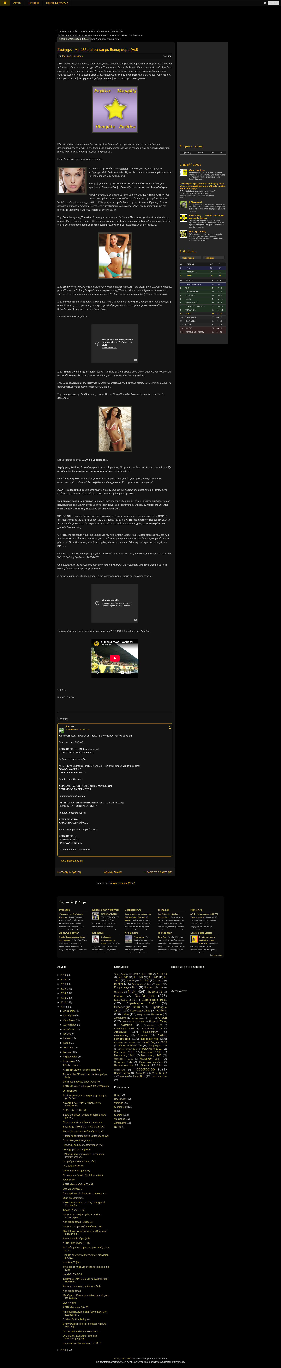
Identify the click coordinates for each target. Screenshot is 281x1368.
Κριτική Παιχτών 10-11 (130, 1045)
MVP (161, 987)
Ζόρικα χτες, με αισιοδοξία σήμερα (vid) (83, 1131)
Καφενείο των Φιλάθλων (105, 910)
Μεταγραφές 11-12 (124, 1052)
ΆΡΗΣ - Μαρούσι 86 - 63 (75, 1307)
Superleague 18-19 (140, 1010)
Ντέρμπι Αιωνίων (123, 1065)
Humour (148, 987)
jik (115, 1111)
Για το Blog (33, 3)
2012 (63, 1002)
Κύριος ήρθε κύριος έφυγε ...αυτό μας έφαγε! (86, 1136)
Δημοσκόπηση (150, 1032)
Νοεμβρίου (69, 1015)
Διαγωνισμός (121, 1035)
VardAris (161, 1010)
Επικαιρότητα (149, 1038)
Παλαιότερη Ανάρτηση (158, 871)
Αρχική (17, 3)
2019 (63, 975)
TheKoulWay (165, 933)
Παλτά (159, 1065)
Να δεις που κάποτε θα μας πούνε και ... (83, 1122)
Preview (118, 996)
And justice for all (72, 1291)
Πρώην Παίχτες (122, 1073)
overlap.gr (163, 910)
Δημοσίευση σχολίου (72, 861)
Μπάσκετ (209, 258)
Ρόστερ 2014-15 (159, 1073)
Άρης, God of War (69, 933)
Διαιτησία (143, 1035)
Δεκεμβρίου (69, 1011)
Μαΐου (66, 1043)
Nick (131, 991)
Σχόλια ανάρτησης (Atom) (122, 883)
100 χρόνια (119, 974)
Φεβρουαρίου (70, 1056)
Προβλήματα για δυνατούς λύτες (79, 1161)
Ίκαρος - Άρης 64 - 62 (74, 1210)
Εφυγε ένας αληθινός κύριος (77, 1140)
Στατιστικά (122, 1076)
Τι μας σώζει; (139, 937)
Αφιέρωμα (120, 1031)
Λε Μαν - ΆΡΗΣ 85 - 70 (74, 1110)
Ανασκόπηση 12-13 (152, 1028)
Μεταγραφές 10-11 (152, 1048)
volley (151, 1018)
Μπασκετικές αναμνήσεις (151, 1062)
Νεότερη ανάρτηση (69, 871)
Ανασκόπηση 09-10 (153, 1025)
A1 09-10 (162, 974)
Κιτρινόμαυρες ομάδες (124, 1042)
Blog (149, 984)
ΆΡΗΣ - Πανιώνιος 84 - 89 (76, 1243)
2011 (63, 1007)
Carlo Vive (162, 937)
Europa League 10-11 (126, 987)
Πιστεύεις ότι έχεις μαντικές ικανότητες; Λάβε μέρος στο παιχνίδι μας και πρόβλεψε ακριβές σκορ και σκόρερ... (203, 186)
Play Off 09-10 (154, 992)
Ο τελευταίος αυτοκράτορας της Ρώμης (108, 940)
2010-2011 (133, 974)
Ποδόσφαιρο (188, 258)
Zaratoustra (120, 1018)
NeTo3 (117, 1127)
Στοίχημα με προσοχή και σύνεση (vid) (82, 1226)
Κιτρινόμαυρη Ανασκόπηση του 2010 (82, 1343)
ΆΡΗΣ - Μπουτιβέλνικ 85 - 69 (78, 1184)
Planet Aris (196, 910)
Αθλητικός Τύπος (158, 1021)
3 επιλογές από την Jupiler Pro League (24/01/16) (207, 940)
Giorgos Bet (120, 1107)
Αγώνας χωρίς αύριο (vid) (76, 1238)
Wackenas (156, 1014)
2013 (63, 998)
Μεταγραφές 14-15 (151, 1055)
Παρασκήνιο (119, 1070)
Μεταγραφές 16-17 (150, 1058)
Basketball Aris (133, 910)
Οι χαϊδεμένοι (70, 1091)
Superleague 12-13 (127, 1007)
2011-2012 (147, 974)
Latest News (69, 1302)
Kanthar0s (98, 933)
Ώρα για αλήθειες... (72, 1189)
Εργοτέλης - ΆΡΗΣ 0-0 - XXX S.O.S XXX (84, 1126)
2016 (63, 984)
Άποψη (162, 1017)
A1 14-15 (130, 980)
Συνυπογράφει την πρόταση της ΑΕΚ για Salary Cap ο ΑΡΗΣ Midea (138, 917)
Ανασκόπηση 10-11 (124, 1028)
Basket (118, 984)
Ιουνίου (67, 1038)
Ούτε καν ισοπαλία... (73, 1198)
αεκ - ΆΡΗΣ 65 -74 (72, 1274)
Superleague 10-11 (154, 999)
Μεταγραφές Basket (123, 1062)
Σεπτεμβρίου (70, 1024)
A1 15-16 (144, 980)
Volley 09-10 (142, 1014)
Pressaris (64, 910)
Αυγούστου (69, 1029)
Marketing (118, 992)
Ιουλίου (67, 1034)
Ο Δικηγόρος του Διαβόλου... (77, 1149)
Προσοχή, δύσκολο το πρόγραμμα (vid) (83, 1145)
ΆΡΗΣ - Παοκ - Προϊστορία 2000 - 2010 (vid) (86, 1086)
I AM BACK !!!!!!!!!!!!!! (73, 1166)
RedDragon (144, 996)
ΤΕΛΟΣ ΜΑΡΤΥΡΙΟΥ (109, 914)
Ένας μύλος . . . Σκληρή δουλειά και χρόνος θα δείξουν (206, 216)
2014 (63, 993)
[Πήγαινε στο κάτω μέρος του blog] (5, 3)
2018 (63, 979)
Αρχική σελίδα (113, 871)
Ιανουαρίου (69, 1061)
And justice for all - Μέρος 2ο (78, 1222)
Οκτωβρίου (69, 1020)
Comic (159, 984)
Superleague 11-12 (141, 1003)
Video (80, 56)
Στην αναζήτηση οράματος (76, 1170)
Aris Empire (131, 933)
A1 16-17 (159, 980)
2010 (63, 1350)
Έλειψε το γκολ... (71, 1065)
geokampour (138, 1018)
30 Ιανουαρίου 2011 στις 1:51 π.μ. (77, 729)
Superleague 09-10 (124, 1000)
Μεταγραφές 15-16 (123, 1059)
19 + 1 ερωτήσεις (197, 231)
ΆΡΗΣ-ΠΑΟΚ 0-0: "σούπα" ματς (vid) (82, 1070)
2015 (63, 988)
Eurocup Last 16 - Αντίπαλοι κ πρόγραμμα (84, 1193)
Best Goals (137, 984)
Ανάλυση (126, 1024)
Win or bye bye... (197, 170)
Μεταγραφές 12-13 (151, 1052)
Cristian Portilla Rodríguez (76, 1319)
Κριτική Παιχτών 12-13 (157, 1046)
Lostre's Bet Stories (201, 933)
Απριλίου (68, 1047)
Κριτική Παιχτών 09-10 (154, 1042)
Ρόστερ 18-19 (142, 1073)
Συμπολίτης (139, 1076)
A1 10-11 (123, 977)
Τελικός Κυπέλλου (158, 1076)
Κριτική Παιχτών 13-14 (128, 1049)
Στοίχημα (66, 56)
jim (74, 56)
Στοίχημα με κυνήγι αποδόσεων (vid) (82, 1286)
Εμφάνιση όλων (216, 955)
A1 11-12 (138, 977)
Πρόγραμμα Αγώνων (57, 3)
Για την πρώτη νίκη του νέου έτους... (81, 1331)
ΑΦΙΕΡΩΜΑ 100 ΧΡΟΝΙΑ (133, 1021)
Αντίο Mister (69, 1179)
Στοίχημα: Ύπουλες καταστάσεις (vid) (82, 1081)
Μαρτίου (68, 1052)
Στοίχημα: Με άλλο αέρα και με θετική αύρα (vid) (97, 49)
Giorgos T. (119, 1115)
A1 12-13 (154, 977)
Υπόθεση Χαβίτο (71, 1262)
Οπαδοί (145, 1065)
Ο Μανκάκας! (195, 202)
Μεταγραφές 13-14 (124, 1055)
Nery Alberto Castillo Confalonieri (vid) (83, 1175)
